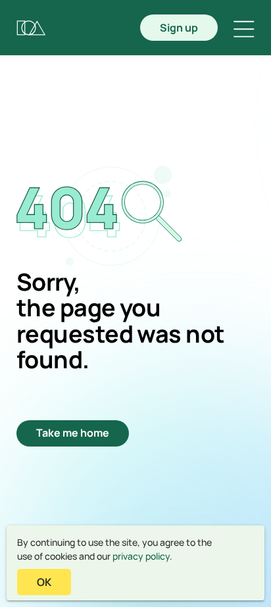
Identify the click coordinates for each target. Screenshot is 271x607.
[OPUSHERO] (31, 28)
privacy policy (141, 556)
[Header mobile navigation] (244, 29)
